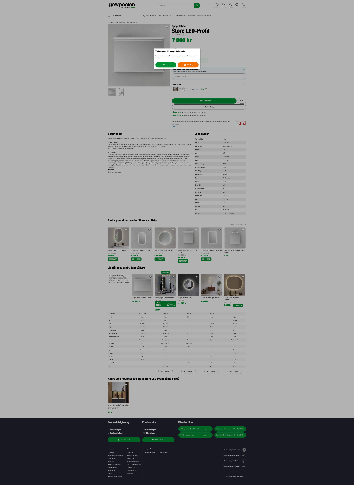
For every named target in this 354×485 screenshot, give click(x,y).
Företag (190, 65)
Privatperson (167, 65)
